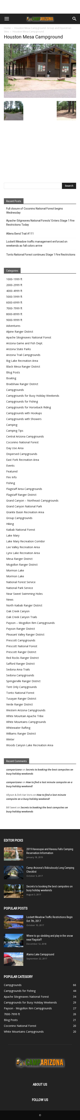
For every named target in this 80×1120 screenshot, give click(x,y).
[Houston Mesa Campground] (40, 96)
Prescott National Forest (21, 646)
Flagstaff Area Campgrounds (24, 489)
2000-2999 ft (14, 285)
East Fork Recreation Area (22, 460)
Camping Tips (14, 430)
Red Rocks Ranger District (22, 658)
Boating (11, 378)
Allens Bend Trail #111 (20, 233)
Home (7, 28)
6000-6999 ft (14, 302)
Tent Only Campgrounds (21, 687)
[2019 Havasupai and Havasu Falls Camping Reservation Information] (13, 854)
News (9, 599)
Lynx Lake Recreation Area (23, 553)
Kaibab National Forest (20, 529)
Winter (10, 739)
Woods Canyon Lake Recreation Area (29, 745)
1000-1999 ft (14, 279)
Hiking (10, 524)
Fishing (10, 483)
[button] (74, 19)
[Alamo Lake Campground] (13, 959)
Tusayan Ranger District (21, 698)
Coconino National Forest (22, 442)
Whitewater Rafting (18, 728)
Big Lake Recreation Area (22, 361)
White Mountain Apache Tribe (24, 716)
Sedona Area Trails (18, 669)
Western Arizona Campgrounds (25, 710)
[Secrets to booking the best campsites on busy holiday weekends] (13, 891)
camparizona (14, 769)
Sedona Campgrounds (20, 675)
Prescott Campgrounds (20, 640)
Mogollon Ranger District (22, 564)
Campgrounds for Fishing (22, 401)
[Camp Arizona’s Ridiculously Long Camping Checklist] (13, 872)
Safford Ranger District (20, 663)
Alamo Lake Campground (40, 954)
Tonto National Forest (20, 693)
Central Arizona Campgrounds (25, 436)
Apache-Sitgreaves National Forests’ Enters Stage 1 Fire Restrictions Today (40, 222)
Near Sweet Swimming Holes (24, 594)
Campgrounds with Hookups (24, 413)
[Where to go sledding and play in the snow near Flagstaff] (13, 940)
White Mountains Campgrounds (26, 722)
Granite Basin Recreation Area (25, 512)
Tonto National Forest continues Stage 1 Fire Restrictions (40, 254)
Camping (11, 425)
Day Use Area (14, 448)
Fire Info (11, 477)
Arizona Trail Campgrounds (23, 355)
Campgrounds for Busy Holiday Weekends (32, 395)
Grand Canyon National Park (24, 506)
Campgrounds (15, 390)
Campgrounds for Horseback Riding (28, 407)
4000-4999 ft (14, 291)
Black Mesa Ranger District (23, 366)
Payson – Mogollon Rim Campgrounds (30, 623)
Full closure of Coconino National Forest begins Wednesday (34, 210)
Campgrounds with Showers (24, 419)
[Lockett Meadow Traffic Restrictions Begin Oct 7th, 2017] (13, 922)
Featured (11, 471)
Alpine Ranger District (19, 331)
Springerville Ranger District (23, 681)
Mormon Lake (15, 570)
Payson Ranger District (20, 628)
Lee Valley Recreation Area (23, 547)
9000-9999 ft (14, 320)
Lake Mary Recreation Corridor (25, 541)
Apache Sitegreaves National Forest (28, 337)
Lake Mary (12, 535)
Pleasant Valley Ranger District (25, 634)
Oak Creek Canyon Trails (21, 617)
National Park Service (19, 588)
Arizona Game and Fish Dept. (24, 343)
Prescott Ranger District (21, 652)
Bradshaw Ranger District (22, 384)
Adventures (13, 326)
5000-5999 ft (14, 296)
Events (10, 465)
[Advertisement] (40, 7)
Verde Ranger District (19, 704)
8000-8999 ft (14, 314)
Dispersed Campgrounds (21, 454)
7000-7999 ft (14, 308)
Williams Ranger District (21, 733)
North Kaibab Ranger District (24, 605)
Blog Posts (13, 372)
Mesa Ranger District (19, 559)
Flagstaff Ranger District (21, 495)
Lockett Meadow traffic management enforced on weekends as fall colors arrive (36, 243)
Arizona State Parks (18, 349)
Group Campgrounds (19, 518)
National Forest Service (21, 582)
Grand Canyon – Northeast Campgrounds (32, 500)
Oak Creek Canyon (18, 611)
